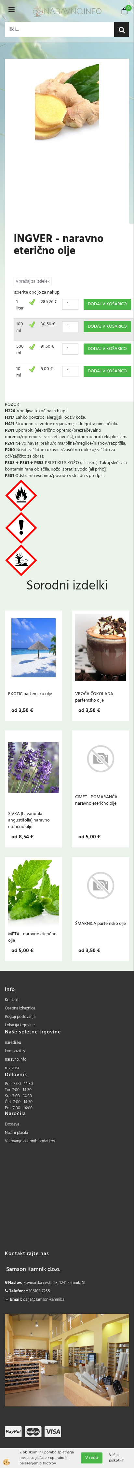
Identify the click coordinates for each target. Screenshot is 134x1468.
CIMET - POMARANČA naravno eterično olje (96, 800)
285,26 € (49, 302)
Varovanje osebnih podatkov (30, 1141)
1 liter (20, 305)
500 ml (20, 350)
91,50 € (47, 346)
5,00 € (47, 369)
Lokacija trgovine (20, 1025)
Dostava (12, 1124)
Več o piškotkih (116, 1457)
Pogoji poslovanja (20, 1016)
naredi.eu (13, 1042)
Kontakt (12, 999)
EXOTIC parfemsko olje (30, 693)
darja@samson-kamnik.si (44, 1299)
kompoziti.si (15, 1051)
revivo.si (12, 1068)
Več (33, 649)
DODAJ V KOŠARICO (107, 304)
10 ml (18, 372)
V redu (91, 1458)
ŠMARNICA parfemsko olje (100, 923)
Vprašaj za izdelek (33, 281)
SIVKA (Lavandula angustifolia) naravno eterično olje (29, 820)
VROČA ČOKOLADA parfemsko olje (94, 697)
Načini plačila (16, 1132)
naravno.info (15, 1059)
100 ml (19, 327)
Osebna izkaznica (20, 1008)
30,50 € (48, 324)
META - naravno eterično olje (32, 937)
